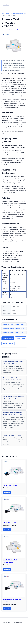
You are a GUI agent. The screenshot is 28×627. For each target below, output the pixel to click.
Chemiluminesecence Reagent (13, 29)
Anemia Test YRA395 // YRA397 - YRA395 (13, 324)
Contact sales (21, 338)
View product (7, 492)
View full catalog (8, 343)
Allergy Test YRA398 (9, 522)
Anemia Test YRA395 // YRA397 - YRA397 (13, 332)
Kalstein (6, 5)
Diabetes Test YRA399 (10, 485)
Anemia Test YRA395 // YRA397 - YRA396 (13, 328)
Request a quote (8, 338)
